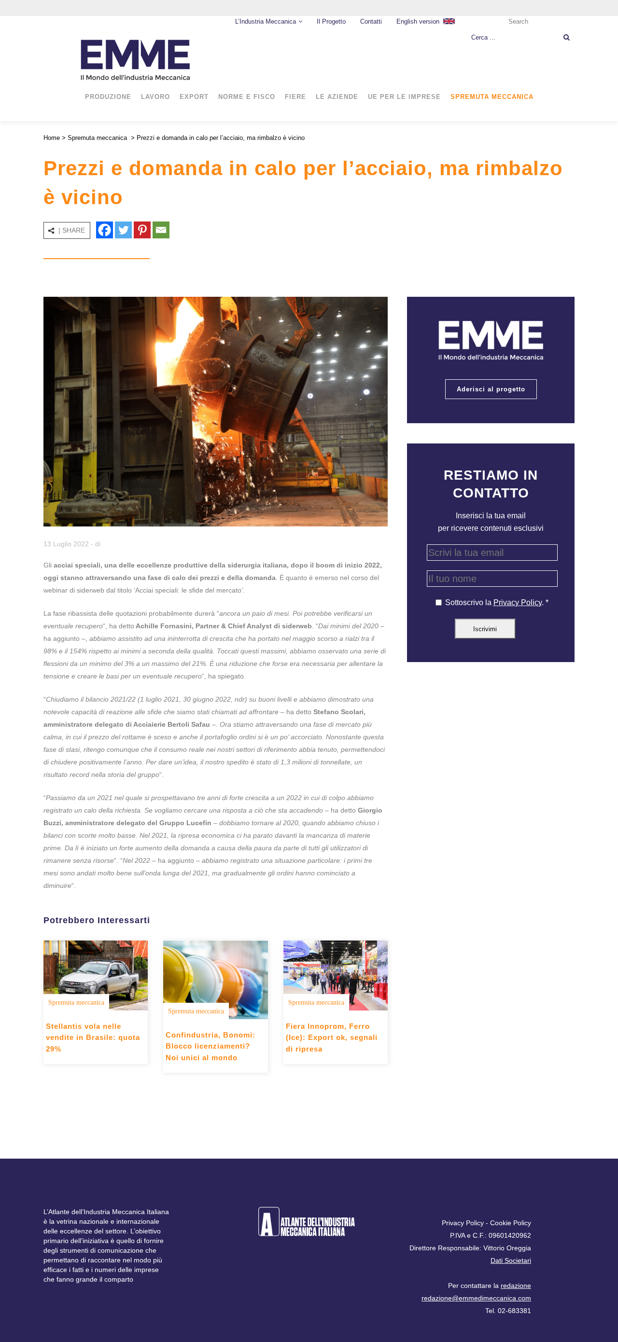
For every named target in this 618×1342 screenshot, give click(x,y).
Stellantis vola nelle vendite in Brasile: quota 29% (93, 1037)
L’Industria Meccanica (265, 21)
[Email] (161, 229)
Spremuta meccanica (97, 137)
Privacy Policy (517, 602)
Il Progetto (331, 21)
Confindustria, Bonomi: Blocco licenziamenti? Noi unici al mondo (210, 1046)
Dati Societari (511, 1260)
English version (417, 21)
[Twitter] (123, 229)
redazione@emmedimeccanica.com (476, 1298)
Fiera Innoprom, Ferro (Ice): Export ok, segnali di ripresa (332, 1037)
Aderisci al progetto (491, 389)
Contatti (371, 21)
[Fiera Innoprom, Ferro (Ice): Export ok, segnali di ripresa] (335, 975)
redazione (516, 1285)
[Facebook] (104, 229)
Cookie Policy (510, 1223)
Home (51, 137)
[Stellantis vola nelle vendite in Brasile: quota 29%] (95, 975)
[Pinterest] (142, 229)
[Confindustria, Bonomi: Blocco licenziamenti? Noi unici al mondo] (215, 980)
